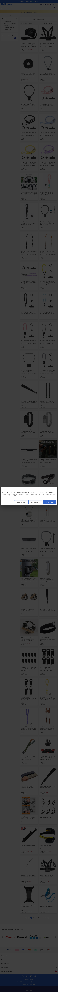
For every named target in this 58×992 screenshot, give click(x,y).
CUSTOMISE (34, 502)
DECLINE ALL (21, 502)
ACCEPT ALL (49, 502)
